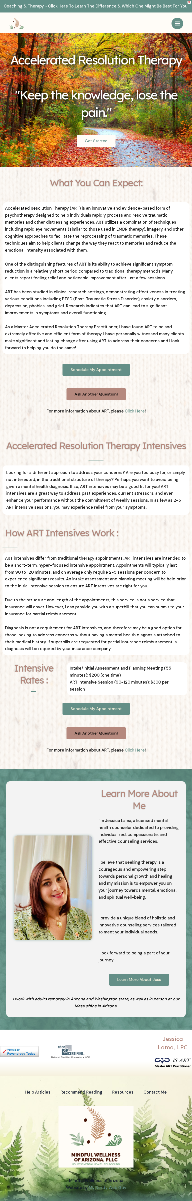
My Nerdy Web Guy (107, 1187)
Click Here (135, 411)
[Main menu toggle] (177, 23)
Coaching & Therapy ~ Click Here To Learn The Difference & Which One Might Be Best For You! (96, 6)
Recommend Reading (81, 1092)
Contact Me (155, 1092)
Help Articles (37, 1092)
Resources (123, 1092)
